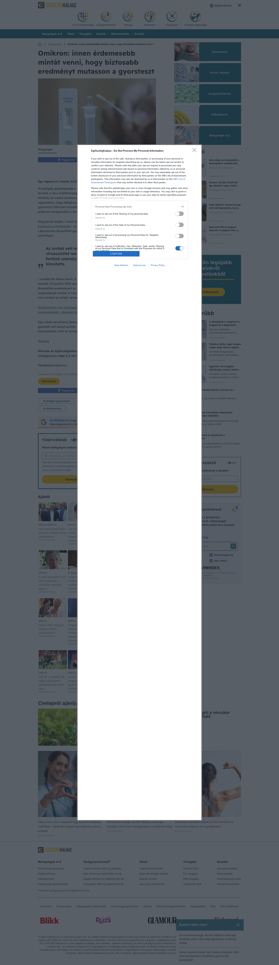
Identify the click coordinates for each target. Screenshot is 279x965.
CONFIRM (116, 254)
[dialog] (139, 482)
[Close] (195, 151)
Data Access (139, 265)
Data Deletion (121, 265)
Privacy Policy (158, 265)
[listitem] (139, 206)
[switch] (179, 213)
